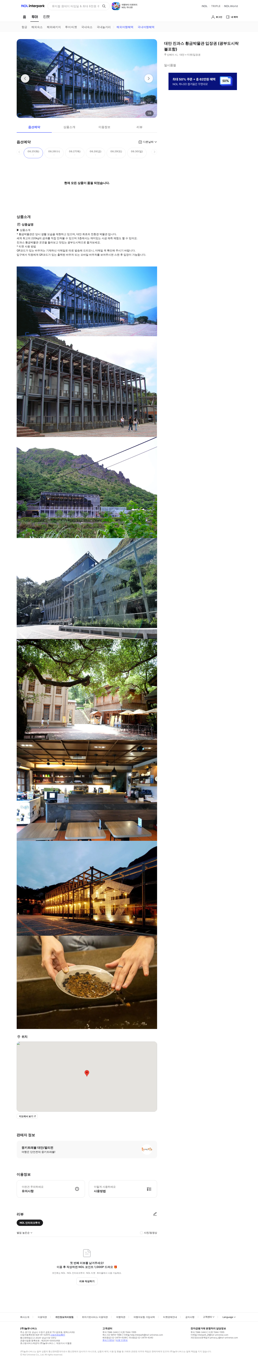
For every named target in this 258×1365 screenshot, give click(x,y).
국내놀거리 (104, 27)
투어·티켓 (71, 27)
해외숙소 (37, 27)
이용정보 (104, 127)
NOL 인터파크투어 (30, 1222)
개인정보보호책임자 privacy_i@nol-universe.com (214, 1337)
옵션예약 (34, 127)
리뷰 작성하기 (87, 1281)
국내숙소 (86, 27)
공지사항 (189, 1317)
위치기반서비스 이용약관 (95, 1317)
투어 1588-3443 (110, 1332)
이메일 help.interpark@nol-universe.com (143, 1334)
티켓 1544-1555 (128, 1332)
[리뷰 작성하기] (155, 1214)
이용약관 (42, 1317)
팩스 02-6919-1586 (111, 1334)
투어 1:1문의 (108, 1340)
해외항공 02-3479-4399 (114, 1337)
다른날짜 (148, 141)
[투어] (35, 17)
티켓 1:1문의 (122, 1340)
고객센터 (207, 1316)
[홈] (24, 17)
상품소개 (69, 127)
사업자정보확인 (57, 1334)
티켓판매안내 (170, 1317)
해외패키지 (54, 27)
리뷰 (140, 127)
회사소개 (24, 1317)
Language (228, 1317)
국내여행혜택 (146, 27)
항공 (24, 27)
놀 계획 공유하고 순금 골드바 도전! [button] (74, 6)
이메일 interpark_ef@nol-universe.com (209, 1334)
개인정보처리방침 (64, 1317)
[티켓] (46, 17)
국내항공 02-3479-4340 (141, 1337)
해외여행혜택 (125, 27)
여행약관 (120, 1317)
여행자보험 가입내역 (144, 1317)
